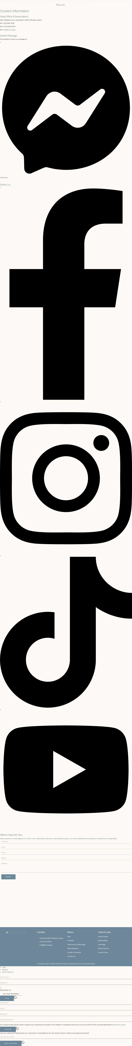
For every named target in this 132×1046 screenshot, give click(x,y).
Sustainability (103, 940)
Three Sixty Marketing (87, 964)
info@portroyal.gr (9, 30)
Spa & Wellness (72, 948)
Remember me (5, 990)
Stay (69, 936)
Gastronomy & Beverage (76, 944)
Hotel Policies (103, 936)
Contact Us (71, 956)
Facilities (70, 940)
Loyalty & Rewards (74, 952)
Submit (8, 877)
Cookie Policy (103, 952)
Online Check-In (103, 948)
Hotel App (101, 944)
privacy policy (121, 1025)
